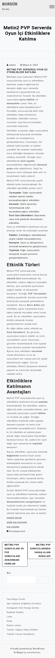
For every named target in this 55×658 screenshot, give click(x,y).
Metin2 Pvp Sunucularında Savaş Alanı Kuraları (40, 550)
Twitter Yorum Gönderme (20, 634)
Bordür (9, 4)
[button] (51, 7)
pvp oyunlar (13, 526)
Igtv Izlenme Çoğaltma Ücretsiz (24, 603)
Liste (9, 616)
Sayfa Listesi (14, 625)
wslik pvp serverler (17, 522)
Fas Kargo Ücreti (16, 599)
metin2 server (14, 517)
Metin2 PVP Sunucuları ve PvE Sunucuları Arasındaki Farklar (14, 554)
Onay (9, 621)
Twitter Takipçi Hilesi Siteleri (22, 629)
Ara (9, 573)
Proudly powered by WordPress (27, 648)
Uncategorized (17, 531)
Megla (20, 652)
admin (12, 65)
